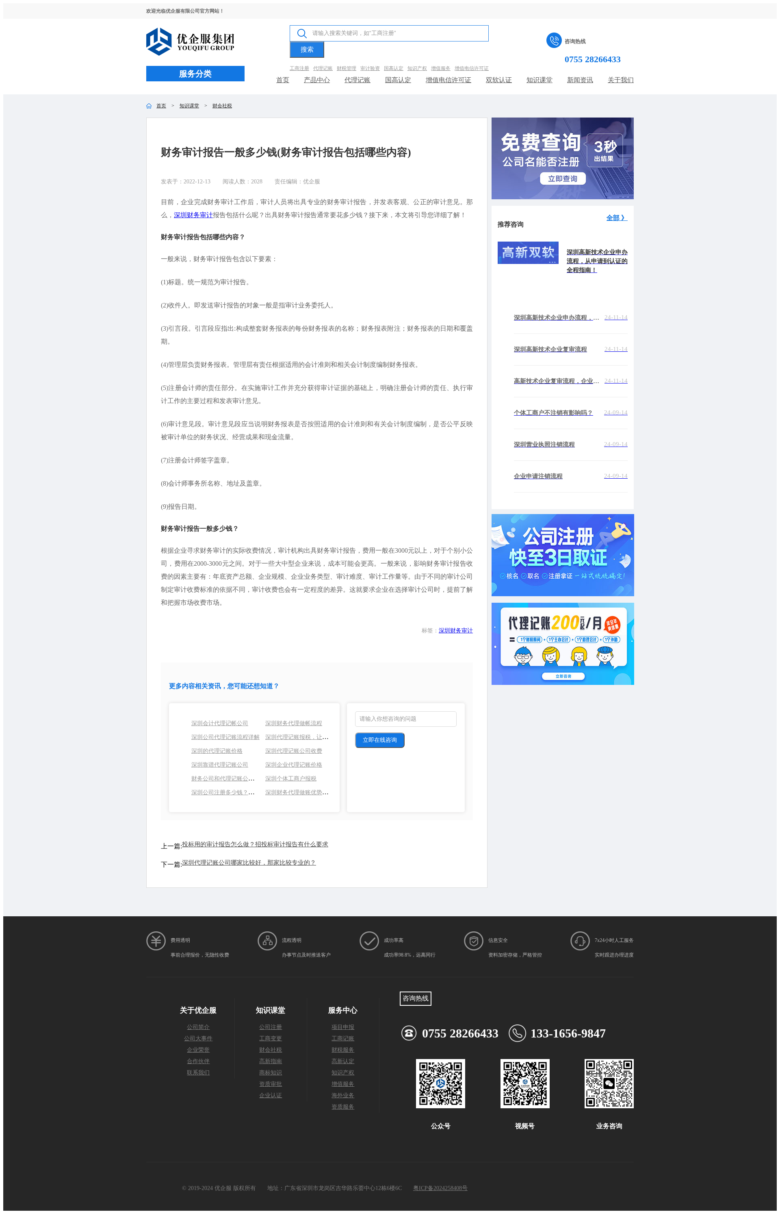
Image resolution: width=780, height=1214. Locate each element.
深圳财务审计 (193, 214)
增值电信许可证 (448, 79)
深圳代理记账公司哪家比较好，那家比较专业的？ (249, 862)
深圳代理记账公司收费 (293, 751)
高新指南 (270, 1061)
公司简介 (198, 1027)
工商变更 (270, 1038)
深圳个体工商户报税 (290, 779)
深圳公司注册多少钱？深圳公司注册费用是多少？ (253, 792)
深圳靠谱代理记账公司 (219, 765)
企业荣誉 (198, 1050)
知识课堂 (539, 79)
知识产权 (343, 1073)
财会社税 (222, 106)
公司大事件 (198, 1038)
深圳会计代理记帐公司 (219, 723)
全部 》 (617, 217)
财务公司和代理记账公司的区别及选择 (239, 779)
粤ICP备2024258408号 (440, 1188)
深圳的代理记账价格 (217, 751)
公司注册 (270, 1027)
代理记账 (357, 79)
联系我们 (198, 1073)
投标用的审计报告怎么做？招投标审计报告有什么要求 (255, 844)
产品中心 (317, 79)
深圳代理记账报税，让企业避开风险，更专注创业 (327, 737)
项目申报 (343, 1027)
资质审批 (270, 1084)
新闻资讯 (580, 79)
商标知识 (270, 1073)
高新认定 (343, 1061)
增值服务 (343, 1084)
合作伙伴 (198, 1061)
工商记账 (343, 1038)
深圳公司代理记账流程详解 (225, 737)
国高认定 (398, 79)
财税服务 (343, 1050)
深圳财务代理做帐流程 (293, 723)
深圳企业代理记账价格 (293, 765)
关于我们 (621, 79)
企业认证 (270, 1095)
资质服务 (343, 1107)
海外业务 (343, 1095)
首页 (282, 79)
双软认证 (499, 79)
